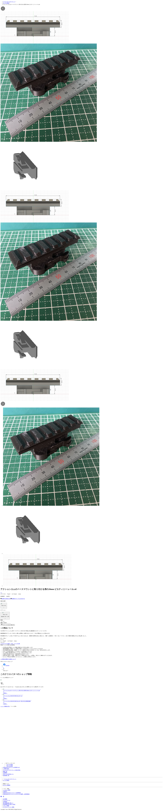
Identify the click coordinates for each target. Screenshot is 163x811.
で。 (2, 592)
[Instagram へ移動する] (3, 796)
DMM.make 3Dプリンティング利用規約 (12, 792)
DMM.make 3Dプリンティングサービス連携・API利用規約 (16, 794)
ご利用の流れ (6, 768)
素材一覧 (5, 771)
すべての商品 (6, 3)
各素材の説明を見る (6, 598)
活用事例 (5, 772)
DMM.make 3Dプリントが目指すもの (11, 767)
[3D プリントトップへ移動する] (81, 761)
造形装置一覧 (6, 775)
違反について (13, 659)
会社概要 (5, 799)
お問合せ (5, 791)
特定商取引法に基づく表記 (9, 804)
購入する (12, 624)
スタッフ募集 (6, 805)
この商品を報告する (5, 659)
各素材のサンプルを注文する (18, 598)
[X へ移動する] (2, 796)
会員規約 (5, 801)
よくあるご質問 (6, 790)
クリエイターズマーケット (9, 1)
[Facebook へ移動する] (1, 796)
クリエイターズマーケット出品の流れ (11, 770)
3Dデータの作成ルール (8, 774)
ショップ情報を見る (5, 706)
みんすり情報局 (6, 785)
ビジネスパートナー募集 (8, 807)
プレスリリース (6, 800)
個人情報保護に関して (8, 803)
